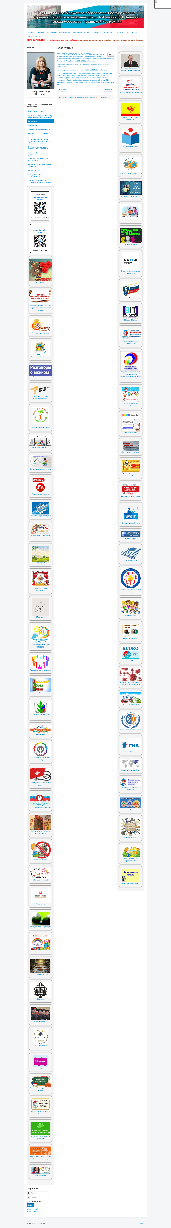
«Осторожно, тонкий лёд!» (130, 452)
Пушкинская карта (130, 244)
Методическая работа (130, 638)
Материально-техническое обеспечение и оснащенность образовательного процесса (39, 141)
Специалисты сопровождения (40, 670)
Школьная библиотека (40, 974)
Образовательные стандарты (39, 129)
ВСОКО (130, 660)
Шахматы (40, 999)
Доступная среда (34, 170)
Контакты (119, 32)
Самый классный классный (40, 427)
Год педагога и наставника (130, 196)
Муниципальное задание (130, 883)
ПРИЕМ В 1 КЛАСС (35, 36)
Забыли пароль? (33, 1211)
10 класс (41, 1068)
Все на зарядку (130, 616)
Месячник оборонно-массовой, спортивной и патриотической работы (40, 307)
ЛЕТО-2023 (41, 563)
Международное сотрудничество (34, 175)
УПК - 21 (130, 298)
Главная (31, 32)
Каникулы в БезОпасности (40, 357)
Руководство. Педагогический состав (39, 134)
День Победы (40, 282)
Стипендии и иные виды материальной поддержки (38, 148)
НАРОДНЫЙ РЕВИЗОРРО (131, 497)
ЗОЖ (40, 693)
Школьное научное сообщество (131, 173)
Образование (33, 125)
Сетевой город (130, 538)
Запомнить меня (35, 1202)
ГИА (130, 751)
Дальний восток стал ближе (130, 770)
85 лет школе (40, 617)
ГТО (130, 810)
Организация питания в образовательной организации (39, 181)
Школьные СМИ (130, 560)
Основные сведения (35, 111)
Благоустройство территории (40, 927)
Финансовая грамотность (40, 447)
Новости (41, 32)
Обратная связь (132, 32)
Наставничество (130, 220)
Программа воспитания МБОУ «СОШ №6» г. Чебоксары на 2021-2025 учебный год (83, 65)
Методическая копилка (81, 32)
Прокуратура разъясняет (103, 32)
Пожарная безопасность (40, 494)
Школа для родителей (40, 880)
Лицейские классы (40, 1045)
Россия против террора (130, 704)
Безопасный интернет (40, 860)
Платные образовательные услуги (38, 154)
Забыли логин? (32, 1209)
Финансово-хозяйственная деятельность (38, 159)
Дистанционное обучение (131, 523)
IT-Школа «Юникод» (130, 320)
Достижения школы (41, 951)
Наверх (141, 1223)
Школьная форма (40, 1175)
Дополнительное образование (58, 32)
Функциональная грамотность (40, 469)
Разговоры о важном (40, 377)
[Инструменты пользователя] (110, 55)
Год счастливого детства (40, 333)
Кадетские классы (40, 1021)
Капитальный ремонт (130, 837)
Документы (32, 121)
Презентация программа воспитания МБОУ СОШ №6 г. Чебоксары (82, 70)
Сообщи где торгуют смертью (40, 516)
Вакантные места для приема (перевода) (39, 165)
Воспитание (40, 734)
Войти (30, 1205)
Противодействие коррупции (40, 807)
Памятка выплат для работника (130, 730)
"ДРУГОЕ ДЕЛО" (130, 433)
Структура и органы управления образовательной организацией (40, 116)
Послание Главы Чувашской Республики (130, 118)
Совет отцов (40, 904)
